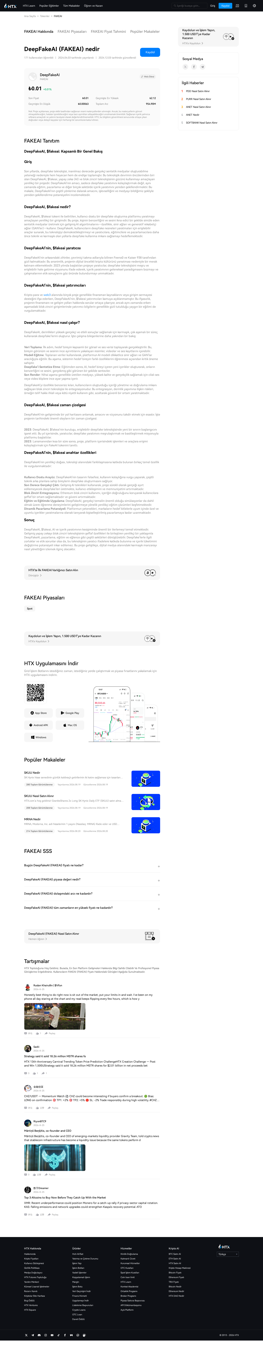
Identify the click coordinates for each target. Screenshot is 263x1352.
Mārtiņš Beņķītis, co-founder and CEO (47, 1130)
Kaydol (150, 52)
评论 (30, 1033)
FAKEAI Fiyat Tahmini (108, 31)
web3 (47, 295)
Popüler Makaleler (145, 31)
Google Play (72, 713)
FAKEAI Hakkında (38, 31)
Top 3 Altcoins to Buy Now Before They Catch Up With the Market (65, 1197)
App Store (41, 713)
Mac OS (72, 725)
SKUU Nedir (32, 772)
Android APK (41, 725)
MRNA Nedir (32, 819)
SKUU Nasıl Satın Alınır (39, 796)
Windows (41, 737)
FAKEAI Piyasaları (72, 31)
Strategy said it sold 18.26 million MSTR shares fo (55, 1056)
